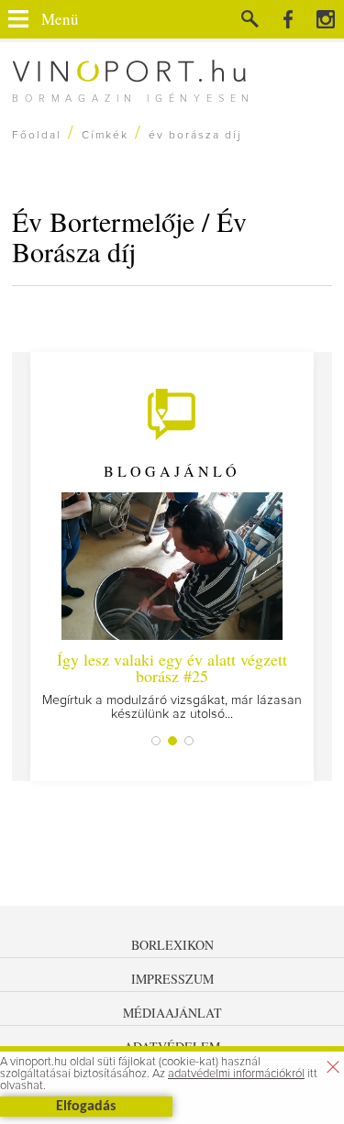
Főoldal (36, 135)
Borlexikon (172, 944)
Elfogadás (86, 1106)
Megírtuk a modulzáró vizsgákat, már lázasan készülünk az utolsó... (172, 684)
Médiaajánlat (172, 1012)
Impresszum (172, 978)
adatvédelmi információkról (236, 1074)
